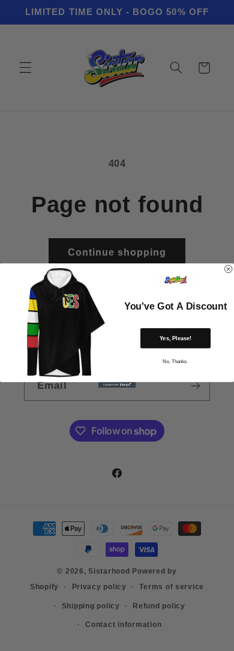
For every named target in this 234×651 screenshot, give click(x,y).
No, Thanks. (175, 361)
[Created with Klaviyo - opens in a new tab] (117, 385)
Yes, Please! (176, 338)
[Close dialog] (228, 268)
